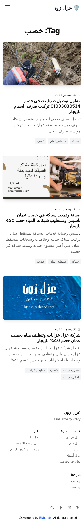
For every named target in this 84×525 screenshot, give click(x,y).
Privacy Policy (71, 419)
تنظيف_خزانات (35, 370)
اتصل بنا (35, 437)
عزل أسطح (73, 455)
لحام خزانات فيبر (70, 461)
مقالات (76, 487)
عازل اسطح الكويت (28, 443)
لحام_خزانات (71, 377)
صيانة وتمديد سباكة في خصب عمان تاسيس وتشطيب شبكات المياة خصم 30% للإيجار (43, 220)
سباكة (75, 141)
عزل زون (72, 412)
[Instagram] (69, 507)
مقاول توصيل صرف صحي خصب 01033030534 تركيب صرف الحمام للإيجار (47, 106)
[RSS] (52, 507)
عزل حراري (73, 437)
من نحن (75, 481)
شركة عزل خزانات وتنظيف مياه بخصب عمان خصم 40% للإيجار (46, 337)
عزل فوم (75, 443)
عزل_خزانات (71, 370)
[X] (78, 507)
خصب (41, 141)
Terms (56, 419)
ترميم (77, 449)
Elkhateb (45, 517)
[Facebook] (60, 507)
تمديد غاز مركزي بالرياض (24, 449)
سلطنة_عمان (58, 141)
